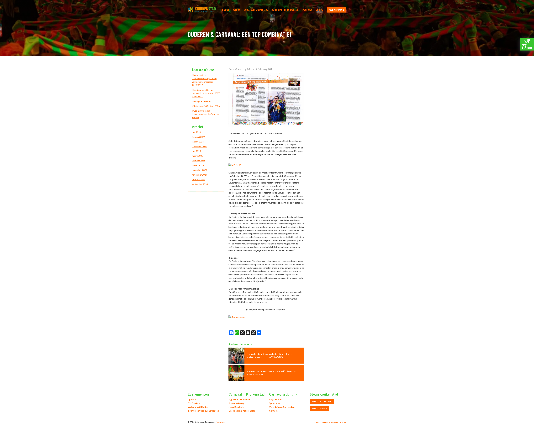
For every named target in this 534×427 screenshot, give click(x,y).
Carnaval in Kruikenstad (255, 9)
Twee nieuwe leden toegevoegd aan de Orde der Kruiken (205, 114)
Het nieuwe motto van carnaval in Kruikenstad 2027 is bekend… (206, 93)
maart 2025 (197, 155)
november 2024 (199, 174)
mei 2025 (196, 151)
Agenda (236, 9)
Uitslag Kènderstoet (201, 101)
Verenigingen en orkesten (285, 9)
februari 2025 (198, 160)
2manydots (220, 422)
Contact (320, 9)
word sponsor (336, 9)
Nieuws (225, 9)
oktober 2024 (198, 179)
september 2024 (200, 184)
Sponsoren (306, 9)
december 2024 (199, 170)
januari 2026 (198, 141)
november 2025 (199, 146)
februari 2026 (198, 137)
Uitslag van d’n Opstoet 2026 (206, 106)
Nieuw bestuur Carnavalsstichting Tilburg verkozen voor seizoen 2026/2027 (204, 80)
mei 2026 (196, 132)
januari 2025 (198, 165)
